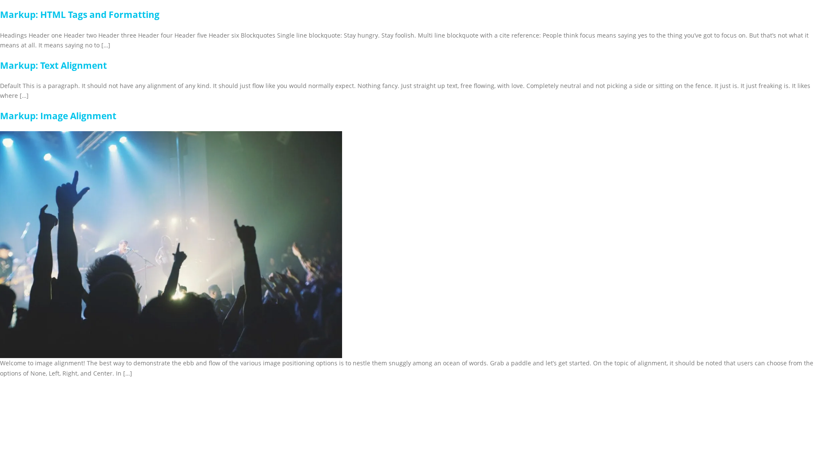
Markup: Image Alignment (58, 116)
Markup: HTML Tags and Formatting (79, 15)
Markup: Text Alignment (53, 65)
